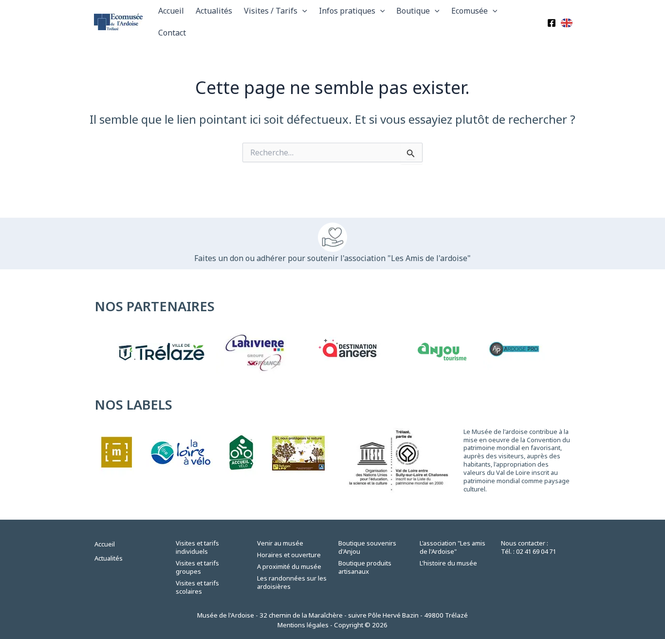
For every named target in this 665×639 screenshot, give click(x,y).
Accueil (171, 10)
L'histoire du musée (448, 563)
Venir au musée (280, 543)
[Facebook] (551, 23)
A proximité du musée (289, 566)
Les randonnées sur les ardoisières (292, 582)
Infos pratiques (347, 10)
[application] (302, 11)
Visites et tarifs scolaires (197, 587)
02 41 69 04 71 (536, 551)
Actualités (214, 10)
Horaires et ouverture (289, 554)
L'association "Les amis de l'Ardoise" (452, 547)
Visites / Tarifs (270, 10)
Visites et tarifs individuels (197, 547)
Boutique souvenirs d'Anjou (367, 547)
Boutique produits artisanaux (364, 567)
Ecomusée (469, 10)
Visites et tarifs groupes (197, 567)
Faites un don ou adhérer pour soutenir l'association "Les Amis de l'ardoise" (332, 258)
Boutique (413, 10)
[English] (567, 22)
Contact (172, 32)
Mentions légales (303, 624)
